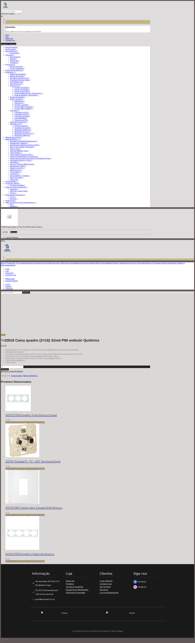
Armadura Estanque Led (19, 78)
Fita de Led (15, 86)
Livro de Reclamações (109, 593)
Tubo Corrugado (16, 177)
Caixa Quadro (16, 153)
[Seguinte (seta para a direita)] (4, 641)
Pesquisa (26, 292)
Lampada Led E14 (21, 112)
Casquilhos (14, 162)
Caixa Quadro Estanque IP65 (21, 155)
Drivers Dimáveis (21, 126)
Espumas (14, 189)
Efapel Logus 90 (17, 168)
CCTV (13, 197)
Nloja (120, 631)
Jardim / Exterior (16, 99)
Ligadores (15, 174)
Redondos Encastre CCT (24, 133)
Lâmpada (14, 110)
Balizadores (19, 101)
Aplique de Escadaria (18, 74)
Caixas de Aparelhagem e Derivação (24, 156)
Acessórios (15, 53)
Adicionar (5, 369)
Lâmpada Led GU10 (22, 116)
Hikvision (14, 206)
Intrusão (14, 199)
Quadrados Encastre (22, 128)
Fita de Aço (15, 61)
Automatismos (11, 51)
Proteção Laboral (12, 183)
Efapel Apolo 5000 (18, 166)
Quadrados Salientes (22, 130)
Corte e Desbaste (17, 68)
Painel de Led (16, 124)
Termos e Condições (74, 587)
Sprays (13, 193)
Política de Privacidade (75, 593)
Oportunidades (11, 181)
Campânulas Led (17, 82)
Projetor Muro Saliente (23, 109)
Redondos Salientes (22, 135)
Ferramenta (10, 64)
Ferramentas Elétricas (14, 70)
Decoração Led (16, 84)
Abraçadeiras (15, 57)
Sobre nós (70, 581)
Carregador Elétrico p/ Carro (21, 160)
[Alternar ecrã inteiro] (6, 639)
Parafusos (14, 63)
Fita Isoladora (16, 172)
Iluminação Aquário (18, 97)
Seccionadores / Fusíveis (20, 176)
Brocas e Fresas (16, 66)
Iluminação (10, 72)
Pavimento (19, 103)
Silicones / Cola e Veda (19, 191)
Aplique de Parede (17, 76)
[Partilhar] (4, 639)
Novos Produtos (11, 47)
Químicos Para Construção (16, 187)
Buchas (13, 59)
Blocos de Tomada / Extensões (22, 147)
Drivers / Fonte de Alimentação (22, 164)
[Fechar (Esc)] (2, 639)
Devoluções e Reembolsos (77, 590)
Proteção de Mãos (18, 185)
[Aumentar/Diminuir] (8, 639)
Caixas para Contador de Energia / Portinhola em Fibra (31, 158)
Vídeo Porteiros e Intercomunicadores (20, 202)
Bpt (12, 204)
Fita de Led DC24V (22, 89)
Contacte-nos (106, 584)
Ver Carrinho (105, 587)
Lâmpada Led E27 (22, 114)
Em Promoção (11, 49)
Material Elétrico (13, 139)
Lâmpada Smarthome (19, 122)
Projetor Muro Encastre (24, 107)
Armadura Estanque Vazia (20, 80)
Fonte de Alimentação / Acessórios (28, 93)
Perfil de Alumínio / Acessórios (26, 95)
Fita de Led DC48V (22, 91)
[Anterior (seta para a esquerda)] (2, 641)
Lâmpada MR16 (20, 118)
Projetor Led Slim (21, 105)
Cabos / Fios (15, 149)
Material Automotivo (13, 137)
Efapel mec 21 (16, 170)
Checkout (104, 590)
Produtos (70, 584)
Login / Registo (106, 581)
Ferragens (9, 55)
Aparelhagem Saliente (19, 143)
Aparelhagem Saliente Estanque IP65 (25, 145)
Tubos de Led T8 (21, 120)
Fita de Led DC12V (22, 87)
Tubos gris (14, 179)
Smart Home (10, 200)
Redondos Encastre (22, 132)
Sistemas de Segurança (15, 195)
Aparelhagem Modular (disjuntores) (23, 141)
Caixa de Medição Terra (19, 151)
